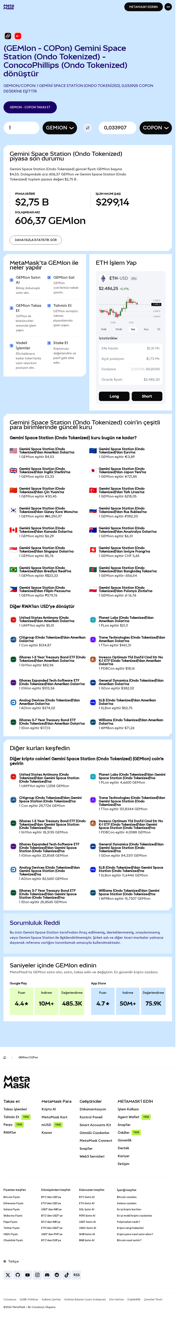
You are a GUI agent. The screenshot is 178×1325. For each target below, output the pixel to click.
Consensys (9, 1299)
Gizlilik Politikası (29, 1299)
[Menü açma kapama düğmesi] (168, 7)
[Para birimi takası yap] (87, 127)
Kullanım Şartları (51, 1299)
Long (114, 396)
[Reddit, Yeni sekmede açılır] (57, 1275)
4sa (146, 329)
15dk (104, 329)
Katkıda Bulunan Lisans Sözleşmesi (85, 1299)
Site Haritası (116, 1299)
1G (158, 329)
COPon (152, 127)
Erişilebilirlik (134, 1299)
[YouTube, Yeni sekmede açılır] (27, 1275)
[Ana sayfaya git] (4, 1057)
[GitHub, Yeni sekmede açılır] (17, 1275)
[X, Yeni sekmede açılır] (8, 1275)
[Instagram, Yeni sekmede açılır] (37, 1275)
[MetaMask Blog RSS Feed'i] (76, 1275)
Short (147, 396)
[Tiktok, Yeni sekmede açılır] (66, 1275)
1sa (133, 329)
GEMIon (56, 127)
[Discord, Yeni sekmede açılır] (47, 1275)
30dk (118, 329)
